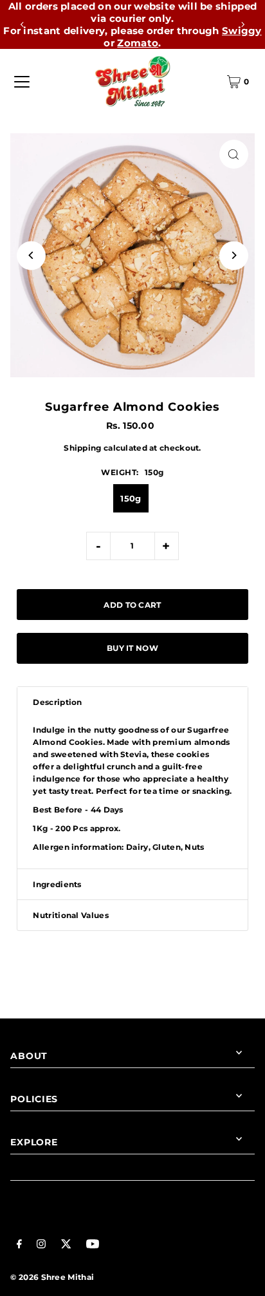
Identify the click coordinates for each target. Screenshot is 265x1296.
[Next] (242, 24)
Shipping (82, 448)
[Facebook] (19, 1245)
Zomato (137, 43)
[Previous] (22, 24)
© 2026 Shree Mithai (52, 1277)
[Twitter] (66, 1245)
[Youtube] (92, 1245)
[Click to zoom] (233, 154)
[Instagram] (41, 1245)
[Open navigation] (22, 82)
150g (130, 498)
